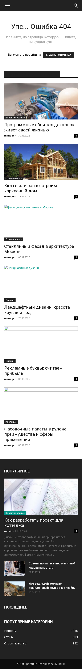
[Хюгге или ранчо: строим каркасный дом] (41, 162)
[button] (7, 5)
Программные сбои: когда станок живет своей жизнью (39, 127)
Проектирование (15, 117)
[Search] (76, 5)
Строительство (13, 178)
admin (8, 531)
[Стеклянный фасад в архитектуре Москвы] (41, 223)
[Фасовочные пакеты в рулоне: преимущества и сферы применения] (41, 405)
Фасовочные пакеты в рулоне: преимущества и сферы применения (35, 434)
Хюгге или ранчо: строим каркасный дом (30, 188)
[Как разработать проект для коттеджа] (41, 497)
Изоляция (11, 421)
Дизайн (9, 300)
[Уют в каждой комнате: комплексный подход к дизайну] (14, 588)
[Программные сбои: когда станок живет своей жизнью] (41, 101)
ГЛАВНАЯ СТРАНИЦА (58, 54)
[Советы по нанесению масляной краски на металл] (14, 568)
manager (10, 135)
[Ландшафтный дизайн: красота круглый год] (41, 284)
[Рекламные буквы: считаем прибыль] (41, 345)
